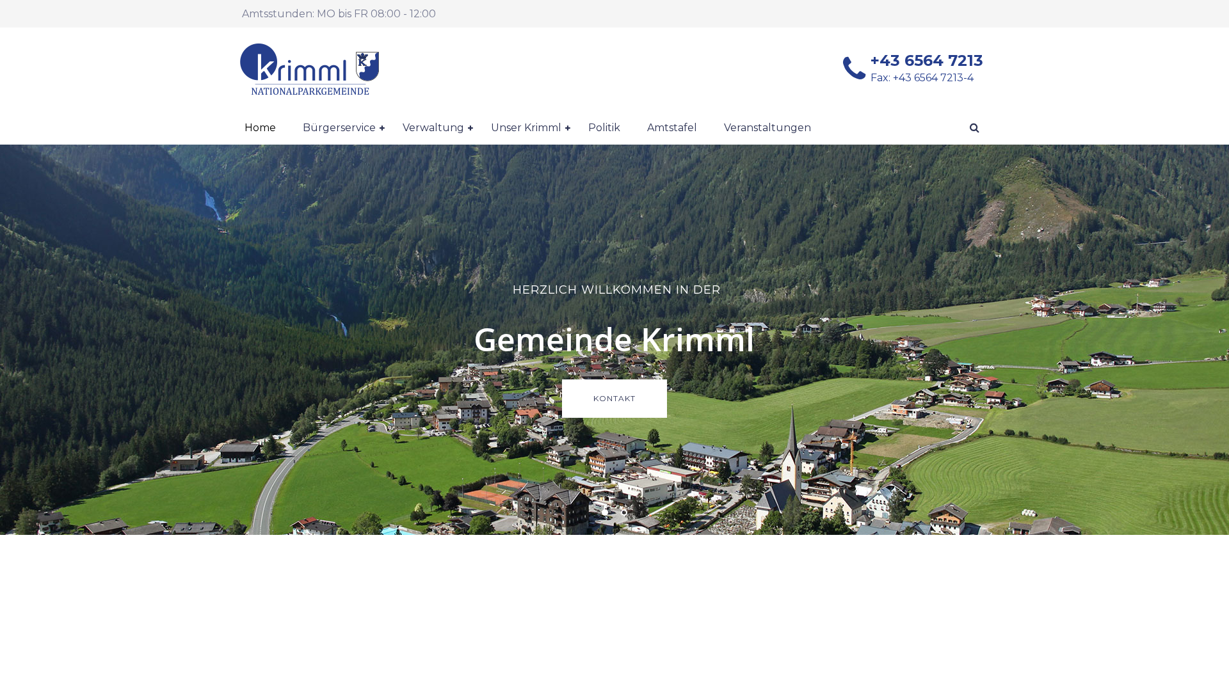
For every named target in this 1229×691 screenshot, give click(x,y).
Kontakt (614, 398)
